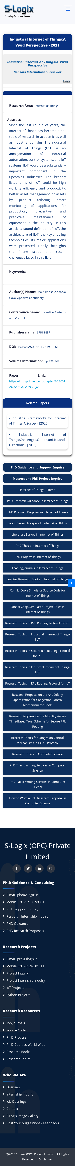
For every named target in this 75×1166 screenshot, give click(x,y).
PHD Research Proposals (25, 931)
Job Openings (16, 1101)
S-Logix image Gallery (22, 1116)
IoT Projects (15, 987)
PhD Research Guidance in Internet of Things (37, 501)
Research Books (18, 1052)
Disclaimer (44, 1159)
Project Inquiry (17, 973)
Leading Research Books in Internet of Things (37, 579)
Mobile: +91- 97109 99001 (25, 902)
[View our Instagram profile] (51, 868)
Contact (12, 1108)
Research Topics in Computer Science (37, 754)
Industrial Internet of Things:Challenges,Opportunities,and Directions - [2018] (37, 439)
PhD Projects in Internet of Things (38, 557)
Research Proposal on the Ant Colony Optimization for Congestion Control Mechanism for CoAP (37, 700)
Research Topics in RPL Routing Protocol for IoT (37, 623)
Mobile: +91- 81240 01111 (25, 966)
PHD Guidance (17, 923)
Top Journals (15, 1023)
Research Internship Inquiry (27, 916)
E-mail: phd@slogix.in (22, 895)
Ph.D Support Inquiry (22, 909)
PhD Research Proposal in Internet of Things (37, 512)
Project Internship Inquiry (25, 980)
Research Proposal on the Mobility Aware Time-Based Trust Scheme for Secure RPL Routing (37, 721)
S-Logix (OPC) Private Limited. (35, 1154)
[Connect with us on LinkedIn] (39, 868)
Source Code (16, 1030)
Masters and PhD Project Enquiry (37, 478)
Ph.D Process (16, 1037)
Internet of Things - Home (37, 490)
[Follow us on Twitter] (28, 868)
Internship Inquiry (19, 1094)
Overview (13, 1087)
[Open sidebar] (71, 583)
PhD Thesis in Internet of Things (37, 546)
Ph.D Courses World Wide (25, 1044)
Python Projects (18, 995)
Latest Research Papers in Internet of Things (38, 523)
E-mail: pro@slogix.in (22, 959)
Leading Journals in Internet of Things (37, 568)
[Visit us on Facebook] (16, 868)
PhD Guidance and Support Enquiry (37, 467)
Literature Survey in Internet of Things (38, 534)
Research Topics (18, 1059)
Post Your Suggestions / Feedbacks (32, 1123)
